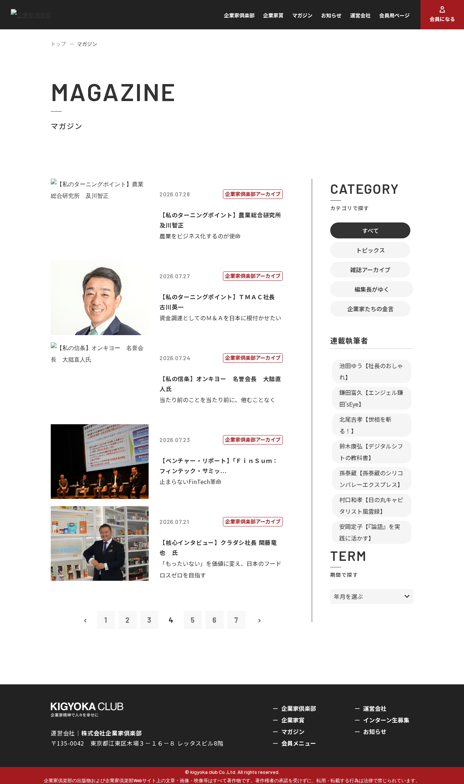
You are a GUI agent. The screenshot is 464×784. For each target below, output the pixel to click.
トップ (58, 43)
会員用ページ (394, 15)
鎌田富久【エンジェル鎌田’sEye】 (371, 398)
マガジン (302, 15)
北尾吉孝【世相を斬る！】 (365, 425)
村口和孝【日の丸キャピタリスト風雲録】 (371, 505)
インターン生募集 (386, 720)
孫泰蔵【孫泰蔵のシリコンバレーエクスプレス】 (371, 478)
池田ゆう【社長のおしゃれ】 (371, 371)
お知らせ (331, 15)
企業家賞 (273, 15)
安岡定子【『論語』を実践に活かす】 (369, 532)
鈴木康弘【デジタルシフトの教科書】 (371, 452)
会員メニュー (298, 743)
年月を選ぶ (348, 596)
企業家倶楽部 (239, 15)
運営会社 (360, 15)
